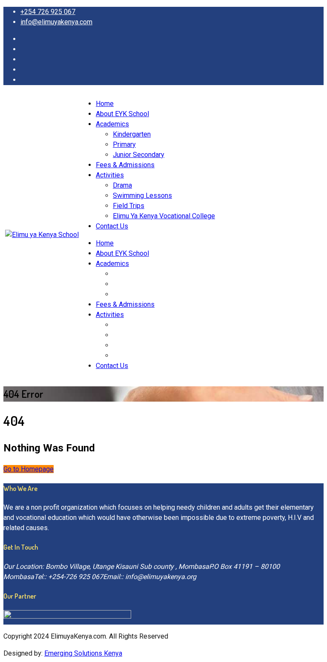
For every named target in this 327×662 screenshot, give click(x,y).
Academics (112, 124)
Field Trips (128, 206)
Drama (122, 185)
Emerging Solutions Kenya (83, 653)
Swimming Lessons (142, 195)
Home (105, 104)
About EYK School (122, 114)
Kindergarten (132, 134)
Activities (110, 175)
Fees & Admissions (125, 165)
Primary (124, 144)
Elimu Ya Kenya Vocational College (164, 216)
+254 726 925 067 (47, 12)
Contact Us (112, 226)
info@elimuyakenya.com (56, 22)
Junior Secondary (138, 155)
